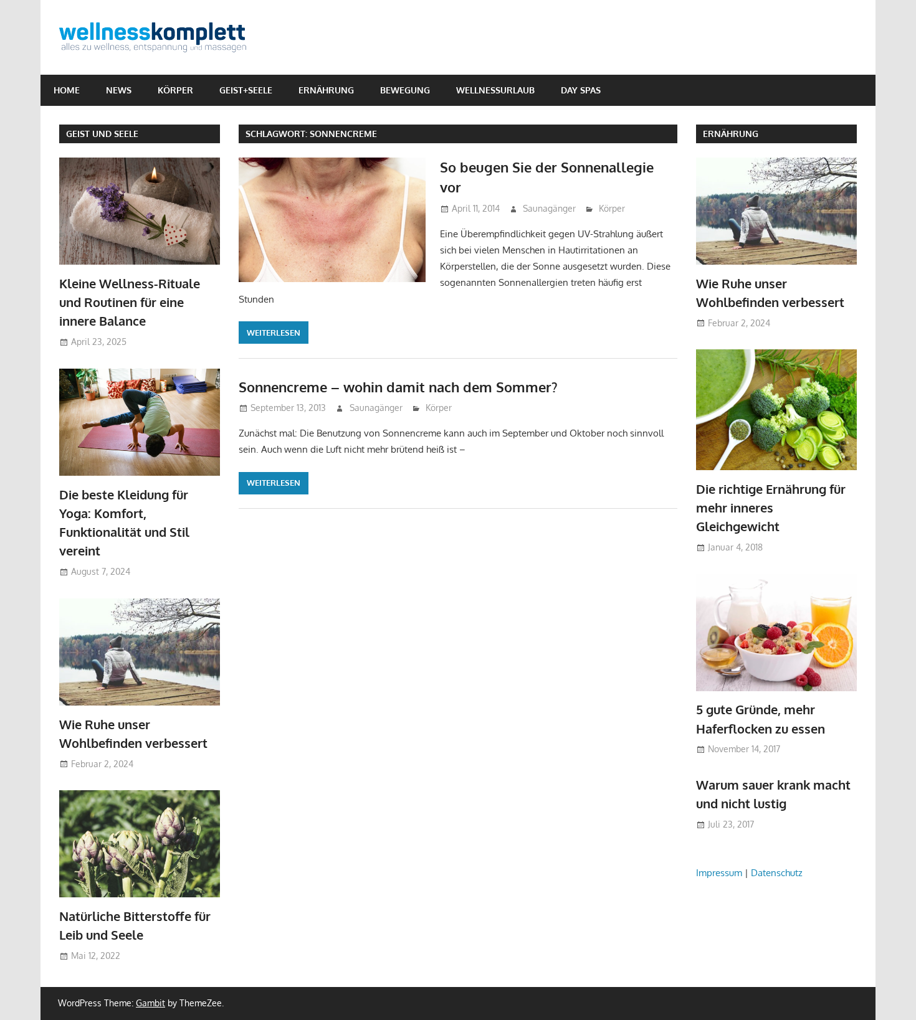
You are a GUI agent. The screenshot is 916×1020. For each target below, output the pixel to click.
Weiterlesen (273, 333)
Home (67, 90)
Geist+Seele (245, 90)
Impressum (719, 873)
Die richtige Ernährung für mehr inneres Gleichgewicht (771, 508)
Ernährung (326, 90)
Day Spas (581, 90)
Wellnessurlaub (495, 90)
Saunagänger (549, 208)
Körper (175, 90)
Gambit (150, 1003)
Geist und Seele (102, 133)
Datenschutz (777, 873)
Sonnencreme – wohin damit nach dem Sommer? (398, 386)
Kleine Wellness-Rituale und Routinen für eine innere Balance (129, 302)
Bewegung (405, 90)
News (118, 90)
